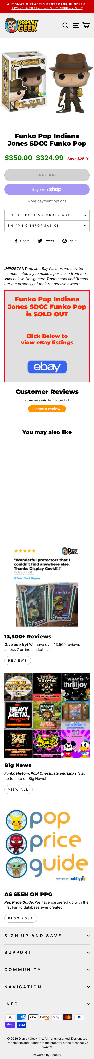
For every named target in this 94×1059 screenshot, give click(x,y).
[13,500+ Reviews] (47, 586)
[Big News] (47, 715)
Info (11, 1003)
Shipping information (34, 225)
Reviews (17, 660)
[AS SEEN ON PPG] (47, 844)
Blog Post (20, 918)
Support (18, 952)
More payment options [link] (47, 201)
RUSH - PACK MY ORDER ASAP (40, 215)
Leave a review (47, 409)
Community (23, 969)
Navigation (23, 986)
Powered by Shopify (47, 1055)
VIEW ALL (18, 789)
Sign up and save (33, 935)
